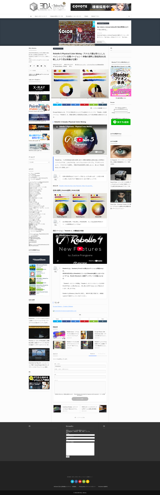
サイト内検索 (129, 16)
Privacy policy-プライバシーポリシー (87, 486)
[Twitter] (57, 105)
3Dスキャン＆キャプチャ (35, 191)
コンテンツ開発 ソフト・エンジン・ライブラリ (39, 209)
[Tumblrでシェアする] (102, 105)
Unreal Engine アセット (103, 23)
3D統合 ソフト (33, 195)
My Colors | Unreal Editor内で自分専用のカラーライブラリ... (112, 28)
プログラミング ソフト (34, 218)
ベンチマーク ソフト (34, 219)
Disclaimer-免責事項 (103, 486)
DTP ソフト (32, 197)
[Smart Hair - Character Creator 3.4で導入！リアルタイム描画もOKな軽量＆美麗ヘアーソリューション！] (120, 196)
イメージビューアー (34, 203)
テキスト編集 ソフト (34, 212)
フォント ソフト (33, 216)
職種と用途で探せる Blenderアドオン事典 (120, 66)
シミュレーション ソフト (35, 211)
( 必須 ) (57, 363)
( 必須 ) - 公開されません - (61, 369)
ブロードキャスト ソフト (35, 217)
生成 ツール (32, 227)
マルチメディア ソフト (35, 221)
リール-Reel (34, 235)
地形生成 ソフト (33, 225)
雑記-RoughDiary (33, 245)
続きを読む (99, 42)
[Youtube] (37, 65)
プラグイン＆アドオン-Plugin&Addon (39, 234)
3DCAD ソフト (33, 188)
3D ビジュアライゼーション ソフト (37, 187)
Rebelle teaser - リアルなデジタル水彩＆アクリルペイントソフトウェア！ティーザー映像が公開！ (73, 334)
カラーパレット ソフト (34, 205)
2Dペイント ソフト (58, 48)
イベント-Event (35, 175)
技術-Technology (35, 238)
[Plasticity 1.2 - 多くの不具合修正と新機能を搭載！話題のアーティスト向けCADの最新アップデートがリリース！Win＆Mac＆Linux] (39, 332)
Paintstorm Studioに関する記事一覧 (37, 111)
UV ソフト (32, 199)
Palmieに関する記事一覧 (34, 140)
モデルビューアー (33, 222)
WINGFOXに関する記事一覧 (35, 150)
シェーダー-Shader (35, 179)
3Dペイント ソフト (34, 193)
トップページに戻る (80, 417)
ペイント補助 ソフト (34, 220)
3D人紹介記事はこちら (121, 98)
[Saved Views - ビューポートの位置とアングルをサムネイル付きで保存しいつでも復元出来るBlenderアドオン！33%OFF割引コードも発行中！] (120, 173)
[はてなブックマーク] (75, 102)
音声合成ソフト (33, 228)
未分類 (31, 240)
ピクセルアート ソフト (34, 215)
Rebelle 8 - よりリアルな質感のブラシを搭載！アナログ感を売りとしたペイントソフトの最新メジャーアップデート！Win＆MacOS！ (101, 344)
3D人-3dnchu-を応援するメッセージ (121, 108)
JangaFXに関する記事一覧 (35, 131)
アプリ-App (32, 174)
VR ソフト (32, 201)
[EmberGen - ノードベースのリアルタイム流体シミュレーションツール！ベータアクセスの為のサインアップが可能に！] (39, 310)
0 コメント (92, 353)
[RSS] (45, 65)
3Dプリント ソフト (34, 192)
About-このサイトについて (41, 16)
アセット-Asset (35, 173)
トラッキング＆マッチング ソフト (37, 214)
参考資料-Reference (34, 237)
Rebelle (65, 66)
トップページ (31, 16)
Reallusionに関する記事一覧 (35, 101)
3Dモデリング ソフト (35, 194)
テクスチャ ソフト (34, 213)
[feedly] (84, 481)
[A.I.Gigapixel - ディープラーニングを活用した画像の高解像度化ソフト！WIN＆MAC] (120, 151)
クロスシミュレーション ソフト (36, 206)
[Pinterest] (84, 102)
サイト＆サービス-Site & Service (39, 178)
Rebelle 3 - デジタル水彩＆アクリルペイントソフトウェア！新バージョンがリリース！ (73, 344)
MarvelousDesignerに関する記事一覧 (37, 121)
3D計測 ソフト (33, 196)
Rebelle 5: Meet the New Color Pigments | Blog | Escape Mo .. (76, 185)
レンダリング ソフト (34, 223)
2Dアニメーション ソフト (35, 183)
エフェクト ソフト (34, 204)
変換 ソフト (32, 226)
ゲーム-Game (33, 177)
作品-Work (34, 236)
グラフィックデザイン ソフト (36, 207)
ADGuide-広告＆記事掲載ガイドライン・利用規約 (65, 486)
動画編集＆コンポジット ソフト (37, 224)
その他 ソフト (33, 202)
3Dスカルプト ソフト (34, 190)
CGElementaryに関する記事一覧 (36, 91)
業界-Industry (32, 242)
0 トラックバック (101, 353)
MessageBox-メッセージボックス (73, 16)
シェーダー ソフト (33, 210)
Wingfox (86, 16)
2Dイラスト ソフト (34, 184)
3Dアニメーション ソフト (35, 189)
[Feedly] (93, 102)
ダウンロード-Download (35, 229)
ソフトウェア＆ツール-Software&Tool (95, 64)
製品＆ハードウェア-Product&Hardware (39, 244)
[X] (30, 65)
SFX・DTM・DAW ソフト (35, 198)
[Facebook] (66, 102)
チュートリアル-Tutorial (37, 230)
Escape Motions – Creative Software (63, 306)
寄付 (113, 112)
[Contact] (41, 65)
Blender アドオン (95, 16)
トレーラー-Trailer (35, 231)
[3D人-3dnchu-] (47, 7)
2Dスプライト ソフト (34, 185)
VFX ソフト (32, 200)
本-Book (33, 241)
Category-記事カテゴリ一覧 (56, 16)
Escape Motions (58, 66)
